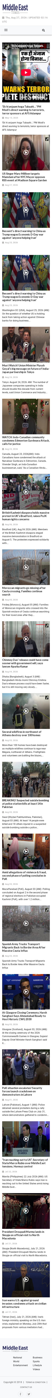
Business (37, 1357)
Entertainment (20, 1365)
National (17, 1357)
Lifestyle (37, 1365)
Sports (36, 1361)
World (16, 1361)
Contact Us (26, 1387)
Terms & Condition (35, 1382)
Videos (36, 1369)
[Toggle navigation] (6, 30)
